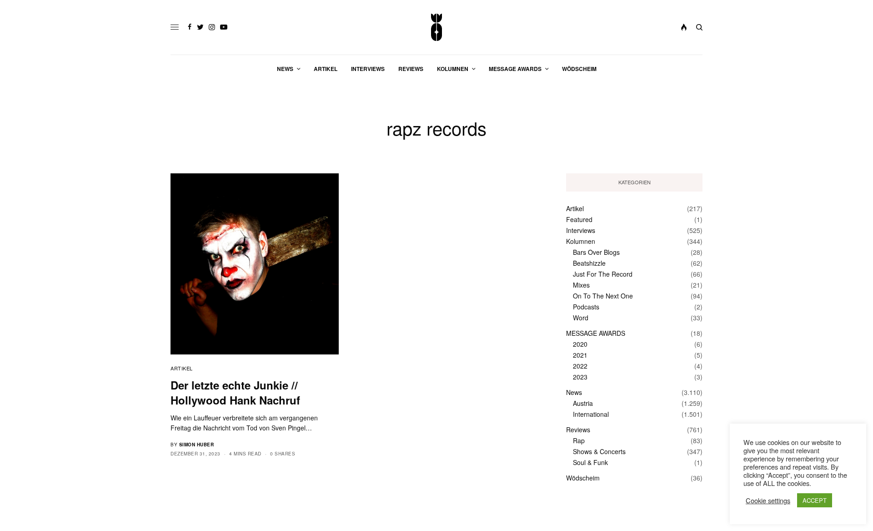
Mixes (581, 285)
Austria (583, 403)
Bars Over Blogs (596, 252)
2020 (580, 344)
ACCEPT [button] (815, 500)
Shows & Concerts (599, 451)
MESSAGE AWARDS (595, 333)
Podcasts (586, 306)
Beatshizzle (589, 263)
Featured (579, 219)
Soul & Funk (590, 462)
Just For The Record (602, 274)
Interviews (580, 230)
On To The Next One (603, 296)
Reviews (578, 429)
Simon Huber (196, 444)
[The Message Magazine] (436, 27)
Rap (579, 440)
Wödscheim (583, 478)
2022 (580, 366)
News (574, 392)
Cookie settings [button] (768, 500)
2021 (580, 355)
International (591, 414)
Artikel (182, 368)
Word (580, 317)
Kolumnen (580, 241)
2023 (580, 377)
